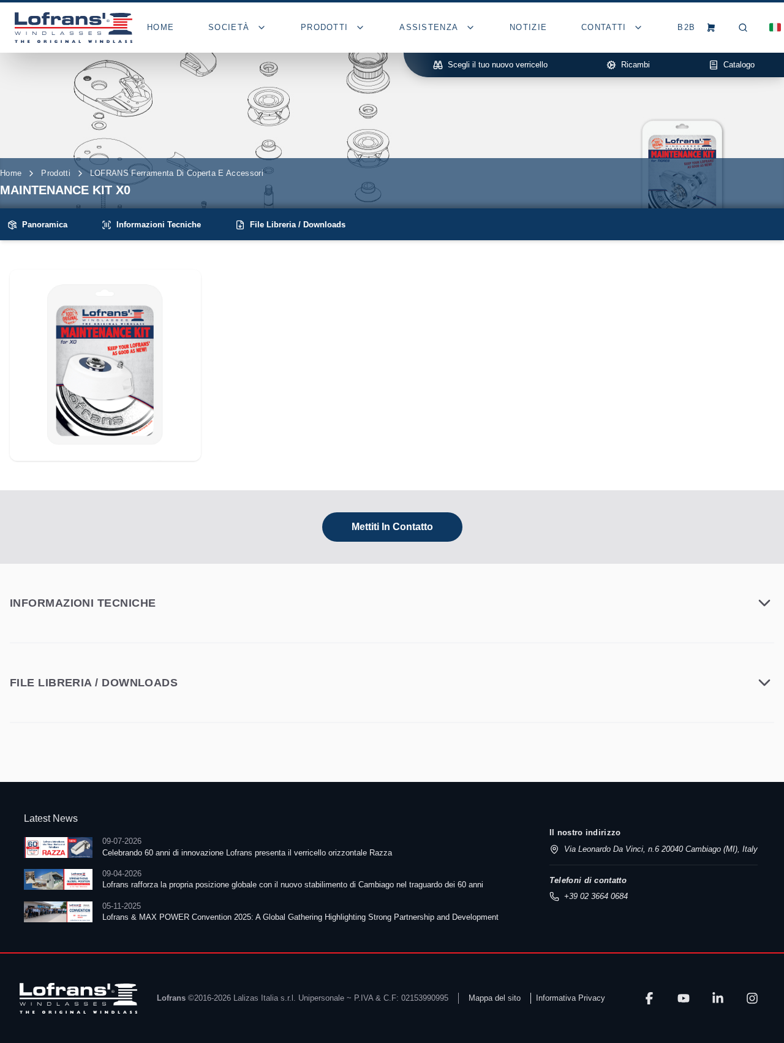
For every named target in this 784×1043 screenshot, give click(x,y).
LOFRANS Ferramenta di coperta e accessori (176, 173)
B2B (686, 27)
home (10, 173)
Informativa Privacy (570, 998)
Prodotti (55, 173)
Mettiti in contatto (392, 527)
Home (160, 27)
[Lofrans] (78, 998)
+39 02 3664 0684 (596, 896)
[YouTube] (683, 998)
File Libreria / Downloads (297, 224)
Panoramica (44, 224)
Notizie (528, 27)
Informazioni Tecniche (158, 224)
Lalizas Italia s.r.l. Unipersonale (288, 998)
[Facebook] (649, 998)
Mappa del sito (495, 998)
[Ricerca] (743, 28)
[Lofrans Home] (73, 27)
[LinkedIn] (718, 998)
